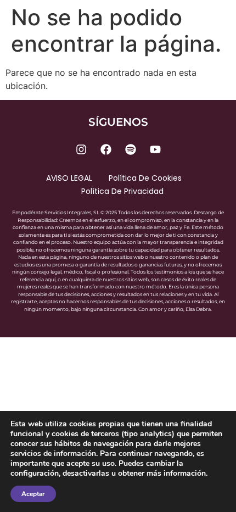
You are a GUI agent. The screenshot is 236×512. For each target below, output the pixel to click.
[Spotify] (131, 149)
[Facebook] (106, 149)
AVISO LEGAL (69, 177)
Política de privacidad (122, 191)
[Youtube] (155, 149)
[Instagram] (81, 149)
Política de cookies (145, 177)
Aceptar (33, 493)
